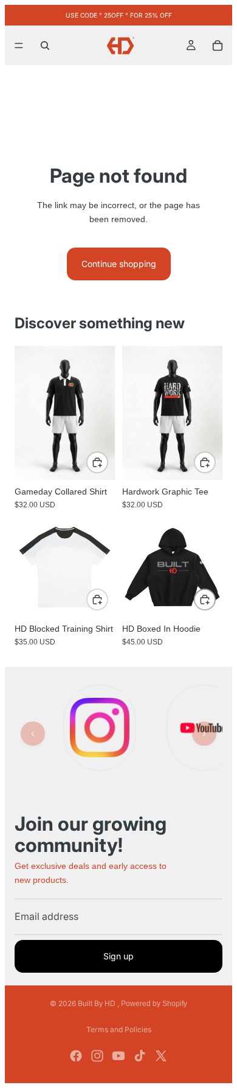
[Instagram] (97, 1056)
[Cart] (217, 45)
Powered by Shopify (154, 1003)
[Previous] (33, 733)
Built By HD (97, 1003)
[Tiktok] (139, 1056)
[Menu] (19, 45)
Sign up (118, 956)
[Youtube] (118, 1056)
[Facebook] (76, 1056)
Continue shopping (118, 263)
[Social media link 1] (99, 727)
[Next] (204, 733)
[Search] (45, 45)
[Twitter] (161, 1056)
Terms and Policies (118, 1029)
